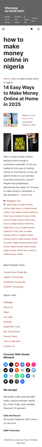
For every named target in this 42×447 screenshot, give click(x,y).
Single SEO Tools (12, 326)
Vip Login (8, 317)
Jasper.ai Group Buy (13, 277)
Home (6, 78)
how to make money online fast (19, 220)
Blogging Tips (13, 201)
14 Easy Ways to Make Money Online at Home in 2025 (21, 95)
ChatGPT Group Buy (13, 287)
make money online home (23, 246)
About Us (8, 307)
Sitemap (8, 322)
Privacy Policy (10, 336)
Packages (8, 302)
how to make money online (22, 216)
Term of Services (12, 341)
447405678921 (14, 11)
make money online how (16, 250)
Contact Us (9, 346)
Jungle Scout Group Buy (15, 272)
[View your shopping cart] (31, 29)
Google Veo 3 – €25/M (7, 19)
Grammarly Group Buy (14, 282)
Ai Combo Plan (26, 19)
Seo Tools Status (12, 331)
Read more (26, 195)
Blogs (6, 312)
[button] (38, 29)
